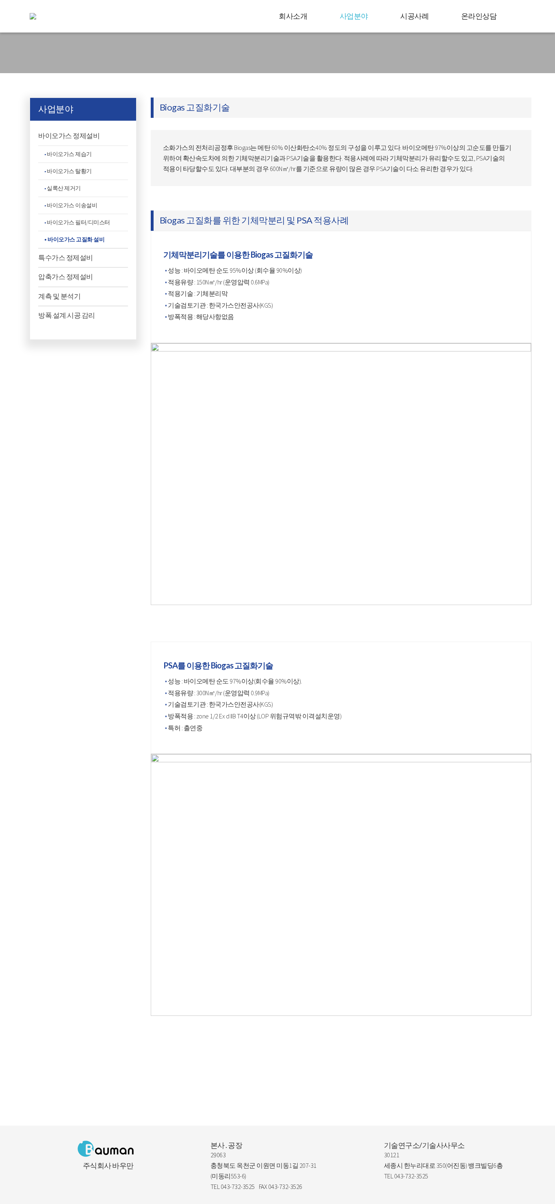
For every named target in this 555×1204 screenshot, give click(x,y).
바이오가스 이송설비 (72, 205)
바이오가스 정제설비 (69, 135)
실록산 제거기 (64, 188)
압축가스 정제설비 (65, 276)
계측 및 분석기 (59, 296)
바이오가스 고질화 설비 (76, 239)
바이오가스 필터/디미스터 (78, 222)
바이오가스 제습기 (69, 154)
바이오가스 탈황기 (69, 171)
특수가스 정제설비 (65, 257)
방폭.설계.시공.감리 (66, 315)
